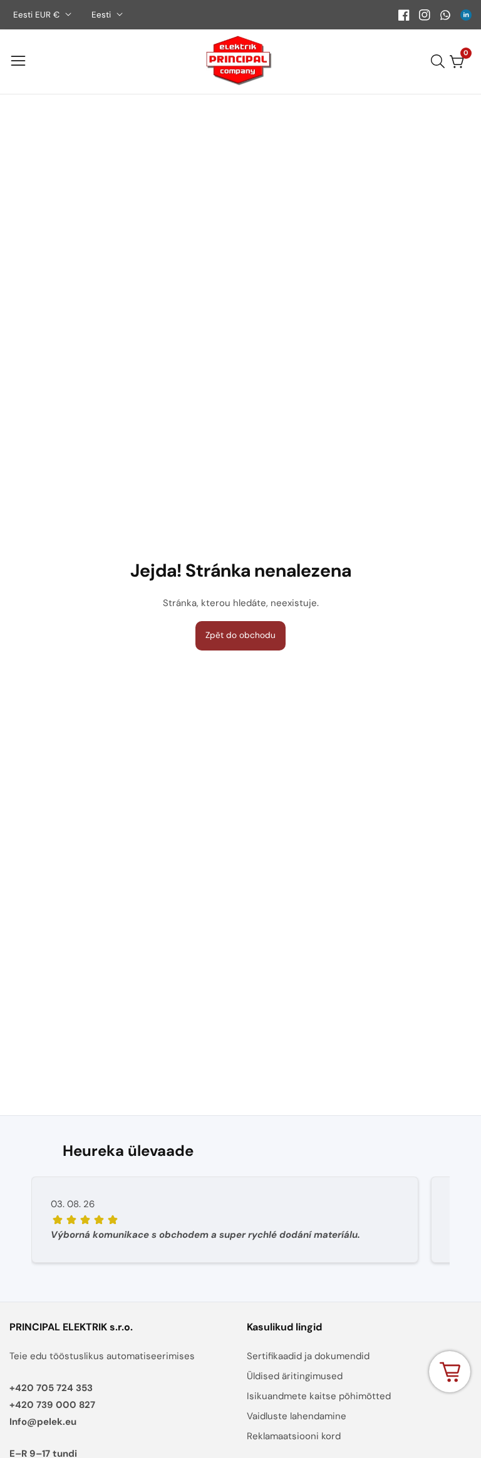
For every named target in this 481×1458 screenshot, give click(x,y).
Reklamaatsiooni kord (294, 1436)
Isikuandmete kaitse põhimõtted (319, 1396)
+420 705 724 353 (51, 1388)
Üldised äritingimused (295, 1376)
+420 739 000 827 (52, 1405)
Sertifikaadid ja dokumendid (308, 1356)
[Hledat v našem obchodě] (440, 61)
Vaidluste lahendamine (296, 1416)
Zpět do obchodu (240, 635)
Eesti (102, 14)
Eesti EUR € (37, 14)
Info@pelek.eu (42, 1421)
